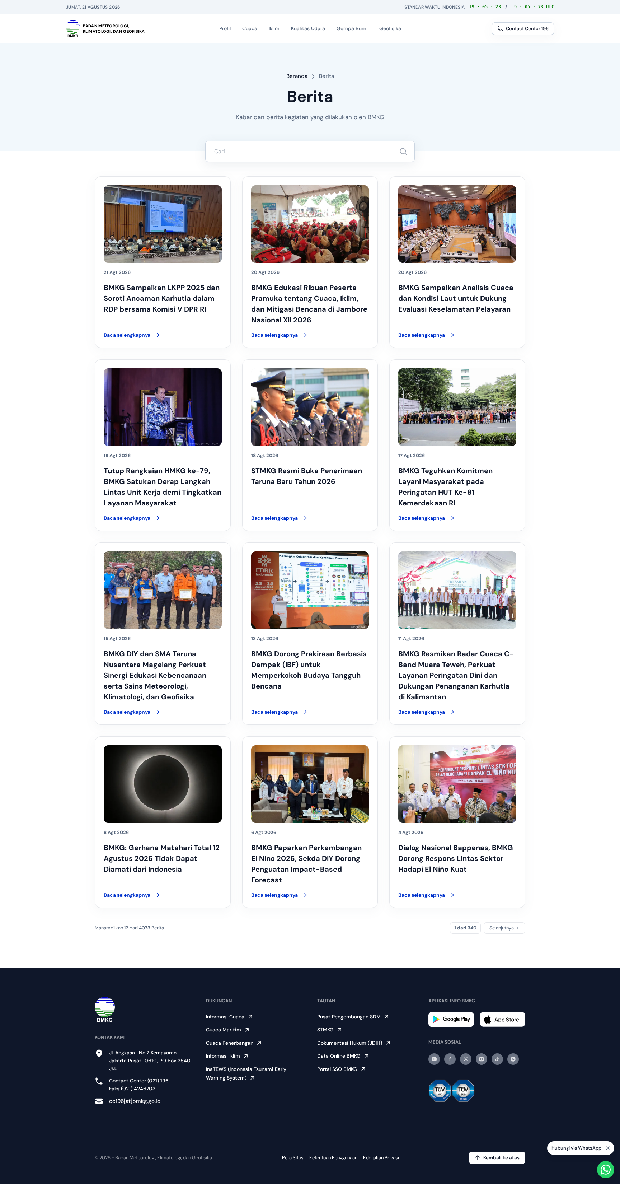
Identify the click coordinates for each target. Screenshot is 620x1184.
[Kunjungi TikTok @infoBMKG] (497, 1059)
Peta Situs (293, 1158)
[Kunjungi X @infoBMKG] (465, 1059)
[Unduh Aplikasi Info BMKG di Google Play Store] (451, 1019)
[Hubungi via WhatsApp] (605, 1169)
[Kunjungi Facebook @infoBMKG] (450, 1059)
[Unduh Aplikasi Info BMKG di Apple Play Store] (502, 1019)
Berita (326, 76)
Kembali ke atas (501, 1158)
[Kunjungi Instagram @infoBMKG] (481, 1059)
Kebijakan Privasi (381, 1158)
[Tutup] (607, 1149)
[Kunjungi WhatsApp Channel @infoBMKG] (513, 1059)
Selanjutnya (501, 928)
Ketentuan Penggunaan (333, 1158)
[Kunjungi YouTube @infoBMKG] (434, 1059)
